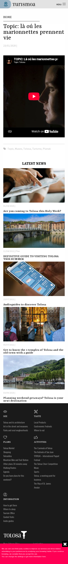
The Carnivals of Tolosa (43, 448)
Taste (37, 416)
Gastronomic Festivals (43, 426)
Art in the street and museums (15, 426)
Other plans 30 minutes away (15, 463)
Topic (10, 148)
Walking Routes (9, 467)
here (44, 556)
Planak (47, 148)
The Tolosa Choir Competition (46, 463)
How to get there (10, 505)
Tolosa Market (9, 448)
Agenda (6, 471)
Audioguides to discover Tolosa (24, 304)
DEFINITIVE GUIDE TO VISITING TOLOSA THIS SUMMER (31, 258)
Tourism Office (9, 513)
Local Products (40, 422)
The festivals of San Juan (43, 452)
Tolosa (27, 148)
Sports (36, 471)
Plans (7, 442)
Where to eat (39, 430)
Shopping (7, 452)
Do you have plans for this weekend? (13, 477)
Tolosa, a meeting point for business (44, 477)
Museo (18, 148)
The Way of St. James (42, 483)
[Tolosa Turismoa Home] (19, 3)
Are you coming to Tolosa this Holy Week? (32, 211)
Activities (40, 442)
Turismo (37, 148)
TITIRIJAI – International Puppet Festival (46, 458)
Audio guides (8, 521)
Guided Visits (8, 517)
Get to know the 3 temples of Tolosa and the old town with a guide (33, 351)
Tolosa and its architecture (14, 422)
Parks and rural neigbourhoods (15, 430)
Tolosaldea (7, 456)
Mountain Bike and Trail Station (15, 460)
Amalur (37, 487)
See (5, 416)
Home (7, 17)
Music (36, 467)
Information (11, 499)
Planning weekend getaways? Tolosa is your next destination (33, 399)
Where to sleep (9, 509)
